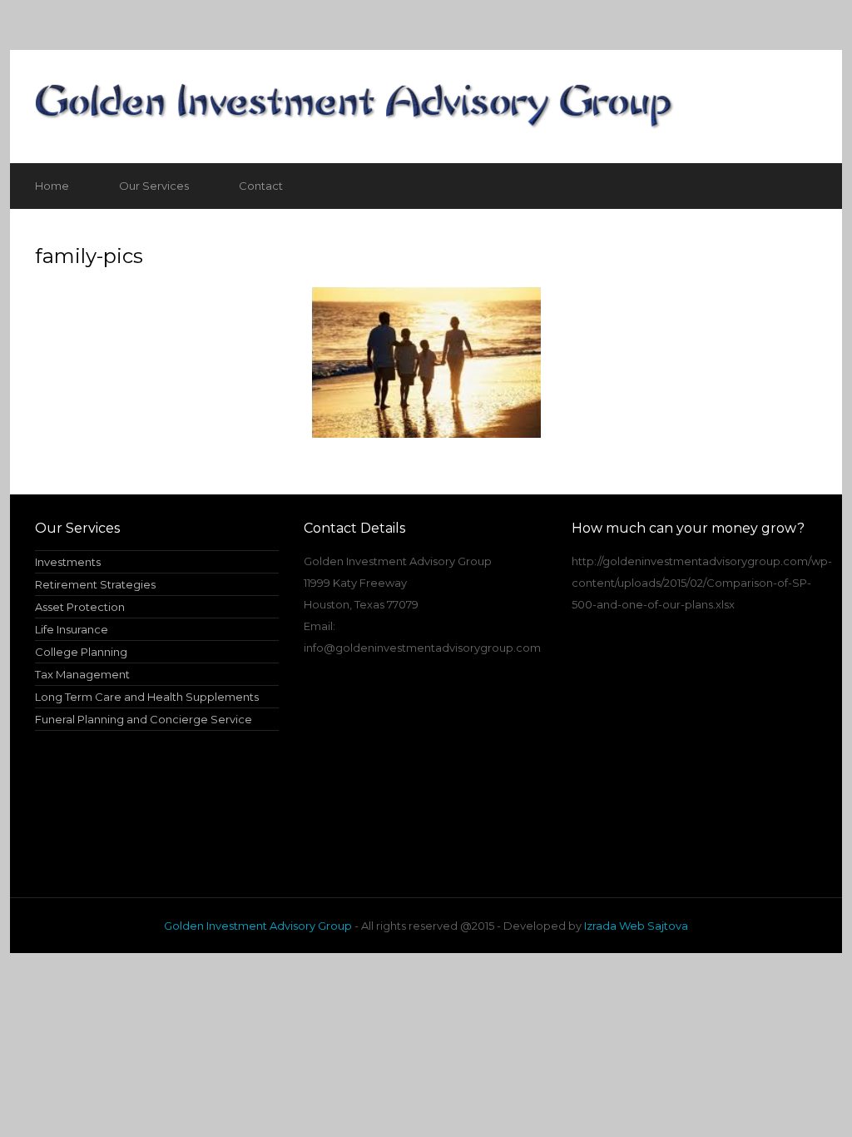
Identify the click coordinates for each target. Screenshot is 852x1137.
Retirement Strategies (95, 584)
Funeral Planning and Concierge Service (143, 719)
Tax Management (82, 674)
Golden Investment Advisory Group (258, 925)
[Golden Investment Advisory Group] (426, 106)
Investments (68, 561)
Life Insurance (71, 629)
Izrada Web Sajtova (636, 925)
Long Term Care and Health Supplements (147, 696)
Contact (261, 185)
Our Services (154, 185)
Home (52, 185)
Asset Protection (80, 606)
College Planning (81, 651)
